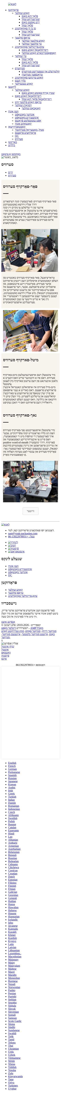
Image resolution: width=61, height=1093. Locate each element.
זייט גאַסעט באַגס (30, 22)
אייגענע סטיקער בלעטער (35, 634)
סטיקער (5, 637)
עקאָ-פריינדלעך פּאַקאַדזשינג (29, 46)
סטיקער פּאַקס (32, 631)
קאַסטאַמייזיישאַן (16, 126)
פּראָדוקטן (13, 10)
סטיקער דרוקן (49, 631)
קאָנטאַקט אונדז (23, 123)
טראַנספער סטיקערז (32, 74)
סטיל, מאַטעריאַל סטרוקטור (29, 129)
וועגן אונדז (13, 111)
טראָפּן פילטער (22, 37)
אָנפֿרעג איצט (8, 621)
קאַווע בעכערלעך (24, 83)
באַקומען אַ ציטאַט (11, 154)
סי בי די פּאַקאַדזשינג (25, 28)
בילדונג (11, 145)
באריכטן (12, 142)
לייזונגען (12, 86)
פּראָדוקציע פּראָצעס (25, 132)
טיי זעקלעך (20, 56)
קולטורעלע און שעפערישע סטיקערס (41, 71)
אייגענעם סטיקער (11, 634)
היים (10, 172)
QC (17, 136)
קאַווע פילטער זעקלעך (33, 40)
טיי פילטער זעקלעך (32, 43)
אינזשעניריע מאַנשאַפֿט (27, 117)
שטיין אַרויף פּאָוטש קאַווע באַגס (38, 93)
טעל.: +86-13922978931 (21, 536)
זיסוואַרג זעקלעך (23, 105)
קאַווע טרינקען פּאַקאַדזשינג (29, 77)
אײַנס (4, 658)
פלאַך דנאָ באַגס (30, 16)
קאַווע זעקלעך (22, 13)
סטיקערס (20, 68)
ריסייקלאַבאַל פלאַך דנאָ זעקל (37, 99)
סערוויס (19, 139)
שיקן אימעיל (7, 646)
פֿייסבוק (5, 655)
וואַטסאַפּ (6, 652)
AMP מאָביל (36, 628)
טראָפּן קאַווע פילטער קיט (28, 102)
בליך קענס (20, 80)
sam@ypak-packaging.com (22, 533)
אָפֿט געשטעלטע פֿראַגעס (28, 120)
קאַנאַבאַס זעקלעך (31, 108)
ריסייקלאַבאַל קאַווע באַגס (35, 49)
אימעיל (5, 649)
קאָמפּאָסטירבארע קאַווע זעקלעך (39, 53)
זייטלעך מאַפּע (8, 628)
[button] (30, 511)
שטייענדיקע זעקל (31, 19)
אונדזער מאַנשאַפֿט (24, 114)
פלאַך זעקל (27, 25)
